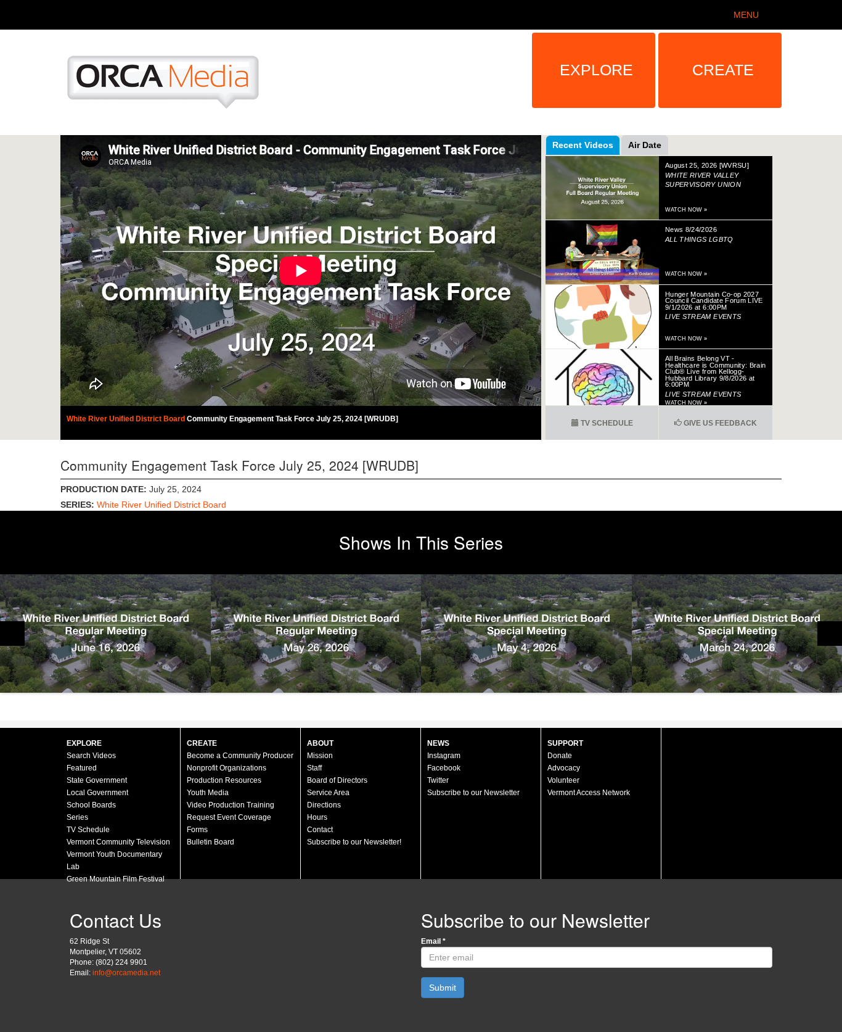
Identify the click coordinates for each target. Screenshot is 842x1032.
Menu (746, 15)
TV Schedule (606, 423)
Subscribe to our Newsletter (473, 792)
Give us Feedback (719, 423)
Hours (317, 817)
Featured (82, 768)
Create (723, 69)
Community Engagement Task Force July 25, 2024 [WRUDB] (292, 419)
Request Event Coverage (229, 817)
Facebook (443, 768)
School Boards (91, 805)
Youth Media (208, 792)
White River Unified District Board (127, 419)
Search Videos (91, 755)
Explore (596, 69)
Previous (12, 633)
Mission (320, 755)
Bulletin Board (210, 842)
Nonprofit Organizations (226, 768)
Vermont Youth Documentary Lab (114, 860)
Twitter (438, 780)
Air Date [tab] (644, 145)
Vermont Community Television (118, 842)
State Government (97, 780)
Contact (320, 829)
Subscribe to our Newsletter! (354, 842)
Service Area (328, 792)
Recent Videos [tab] (582, 145)
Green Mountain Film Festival (116, 879)
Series (77, 817)
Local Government (97, 792)
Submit (442, 988)
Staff (314, 768)
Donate (559, 755)
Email (433, 941)
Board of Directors (337, 780)
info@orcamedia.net (126, 972)
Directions (324, 805)
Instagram (443, 755)
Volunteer (563, 780)
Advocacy (563, 768)
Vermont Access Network (588, 792)
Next (829, 633)
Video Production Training (230, 805)
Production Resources (224, 780)
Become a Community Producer (240, 755)
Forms (197, 829)
